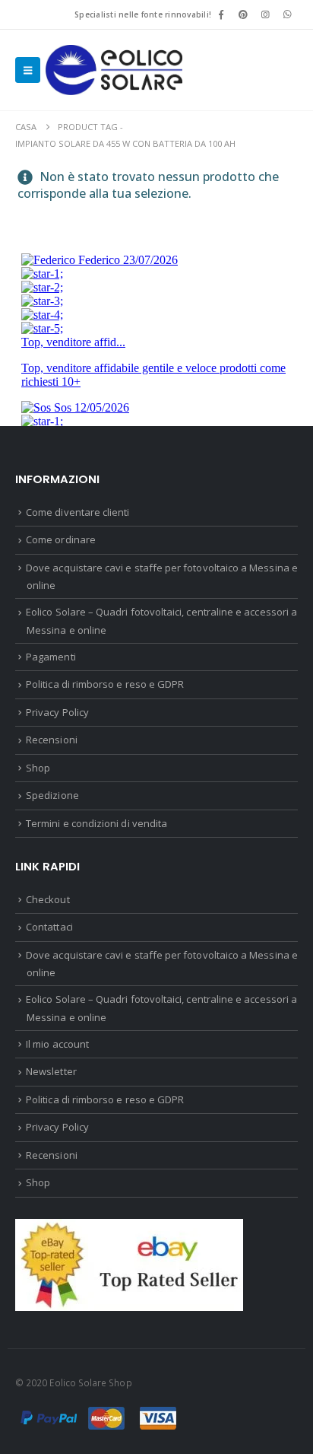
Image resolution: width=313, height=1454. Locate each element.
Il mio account (57, 1044)
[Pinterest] (243, 14)
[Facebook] (221, 14)
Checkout (48, 899)
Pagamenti (51, 656)
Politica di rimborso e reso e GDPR (105, 684)
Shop (38, 768)
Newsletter (51, 1071)
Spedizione (52, 795)
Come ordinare (61, 539)
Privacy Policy (57, 712)
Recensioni (51, 739)
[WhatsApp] (288, 14)
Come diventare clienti (77, 512)
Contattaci (49, 927)
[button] (27, 70)
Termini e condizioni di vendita (96, 823)
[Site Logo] (114, 70)
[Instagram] (266, 14)
